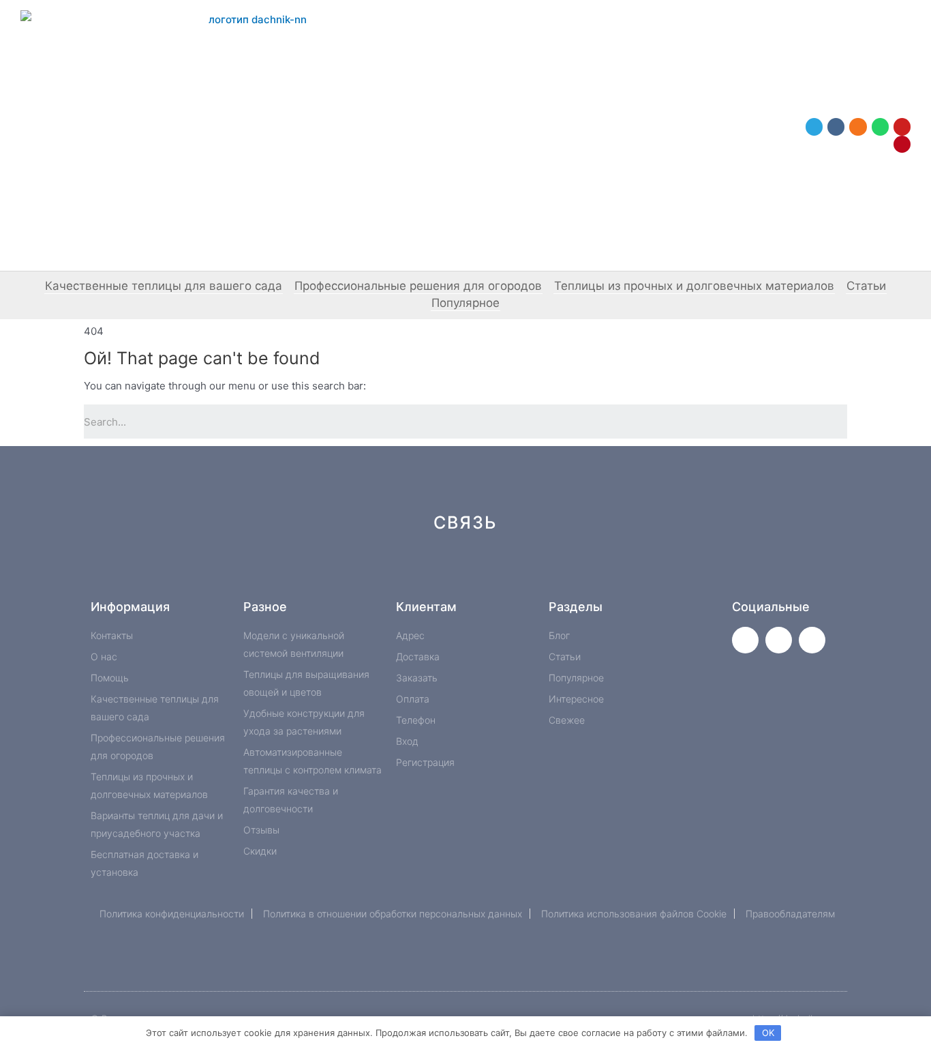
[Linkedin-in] (534, 571)
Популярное (465, 303)
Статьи (866, 286)
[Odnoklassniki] (857, 126)
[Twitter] (745, 640)
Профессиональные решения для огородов (418, 286)
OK (768, 1032)
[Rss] (671, 571)
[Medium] (488, 571)
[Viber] (625, 571)
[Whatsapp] (880, 126)
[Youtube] (902, 126)
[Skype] (579, 571)
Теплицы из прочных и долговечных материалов (694, 286)
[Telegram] (814, 126)
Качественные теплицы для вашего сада (163, 286)
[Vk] (835, 126)
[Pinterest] (902, 144)
